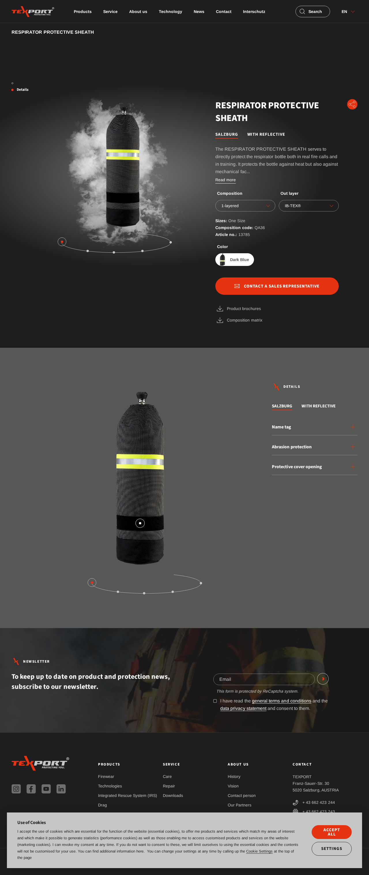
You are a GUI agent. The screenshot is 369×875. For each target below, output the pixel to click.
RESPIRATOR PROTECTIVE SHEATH (53, 32)
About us (138, 11)
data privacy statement (243, 708)
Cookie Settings (259, 851)
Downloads (173, 795)
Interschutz (254, 11)
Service (110, 11)
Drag (102, 805)
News (199, 11)
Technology (170, 11)
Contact (223, 11)
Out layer (289, 193)
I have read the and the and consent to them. (274, 704)
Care (167, 776)
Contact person (242, 795)
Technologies (110, 786)
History (234, 776)
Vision (233, 786)
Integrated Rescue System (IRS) (127, 795)
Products (83, 11)
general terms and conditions (281, 700)
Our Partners (239, 805)
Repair (169, 786)
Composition (229, 193)
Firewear (106, 776)
